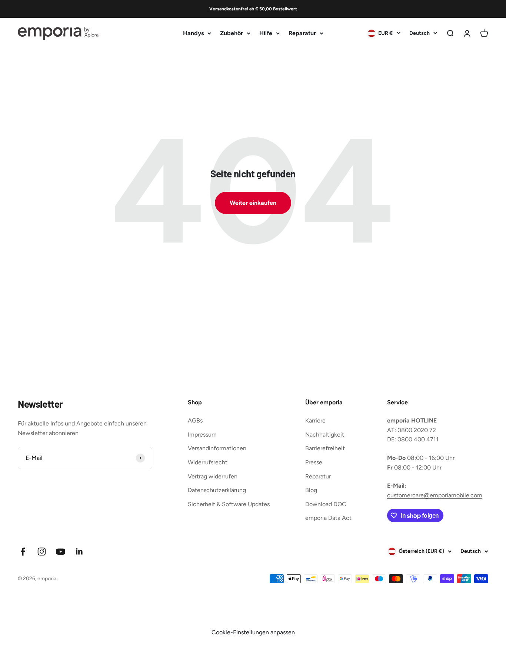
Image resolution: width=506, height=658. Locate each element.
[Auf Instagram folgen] (42, 552)
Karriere (315, 420)
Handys (193, 33)
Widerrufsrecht (207, 462)
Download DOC (325, 504)
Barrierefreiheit (325, 448)
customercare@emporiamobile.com (434, 495)
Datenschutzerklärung (217, 490)
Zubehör (231, 33)
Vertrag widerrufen (212, 476)
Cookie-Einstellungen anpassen (253, 632)
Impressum (202, 434)
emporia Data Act (328, 517)
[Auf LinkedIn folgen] (79, 552)
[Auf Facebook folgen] (23, 552)
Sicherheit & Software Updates (229, 504)
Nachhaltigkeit (324, 434)
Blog (311, 490)
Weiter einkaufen (253, 202)
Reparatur (302, 33)
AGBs (195, 420)
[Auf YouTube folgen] (61, 552)
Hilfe (265, 33)
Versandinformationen (217, 448)
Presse (313, 462)
